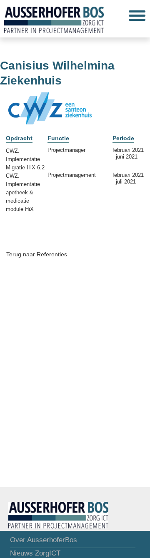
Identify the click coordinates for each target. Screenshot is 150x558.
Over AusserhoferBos (43, 540)
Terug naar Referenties (36, 254)
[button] (137, 15)
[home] (52, 18)
